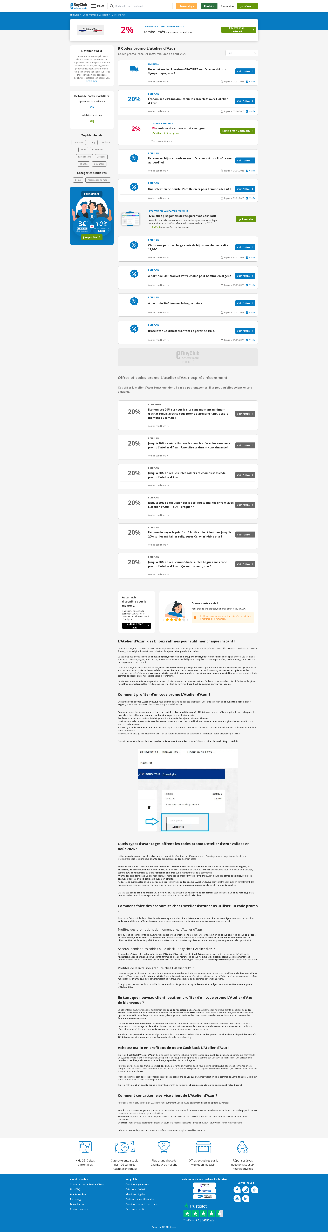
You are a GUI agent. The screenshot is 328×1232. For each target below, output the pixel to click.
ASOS (83, 149)
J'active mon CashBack (236, 30)
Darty (92, 142)
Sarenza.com (84, 156)
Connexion (227, 6)
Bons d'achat (77, 1204)
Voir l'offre (243, 71)
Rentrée (209, 6)
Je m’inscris (248, 6)
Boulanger (99, 163)
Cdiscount (79, 142)
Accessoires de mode (98, 179)
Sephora (106, 142)
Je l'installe (246, 219)
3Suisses (101, 156)
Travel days (187, 6)
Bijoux (78, 179)
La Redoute (97, 149)
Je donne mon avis (134, 626)
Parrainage (76, 1199)
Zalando (83, 163)
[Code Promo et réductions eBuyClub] (78, 6)
